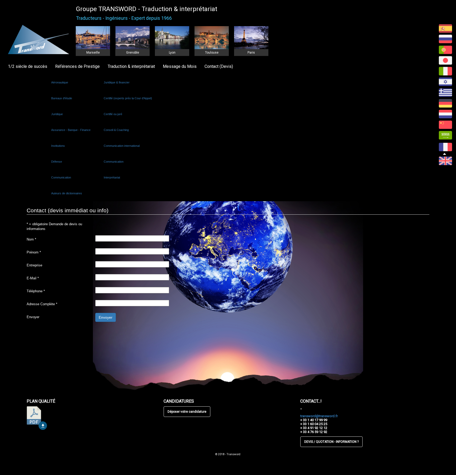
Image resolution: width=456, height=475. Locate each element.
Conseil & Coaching (116, 129)
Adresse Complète (42, 304)
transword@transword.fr (319, 416)
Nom (31, 239)
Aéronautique (59, 82)
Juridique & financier (117, 82)
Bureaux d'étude (61, 98)
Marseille (93, 52)
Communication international (122, 145)
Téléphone (36, 291)
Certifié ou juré (113, 114)
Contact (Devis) (219, 66)
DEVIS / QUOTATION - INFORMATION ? (331, 442)
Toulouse (211, 52)
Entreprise (34, 265)
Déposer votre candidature (187, 411)
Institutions (58, 145)
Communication (61, 177)
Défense (56, 161)
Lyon (172, 52)
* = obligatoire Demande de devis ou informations (54, 226)
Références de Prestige (77, 66)
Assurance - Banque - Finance (71, 129)
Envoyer (33, 317)
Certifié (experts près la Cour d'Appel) (128, 98)
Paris (251, 52)
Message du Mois (180, 66)
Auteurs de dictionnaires (66, 193)
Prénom (34, 252)
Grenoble (132, 52)
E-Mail (33, 278)
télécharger (37, 418)
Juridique (57, 114)
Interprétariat (112, 177)
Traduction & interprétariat (131, 66)
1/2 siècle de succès (27, 66)
